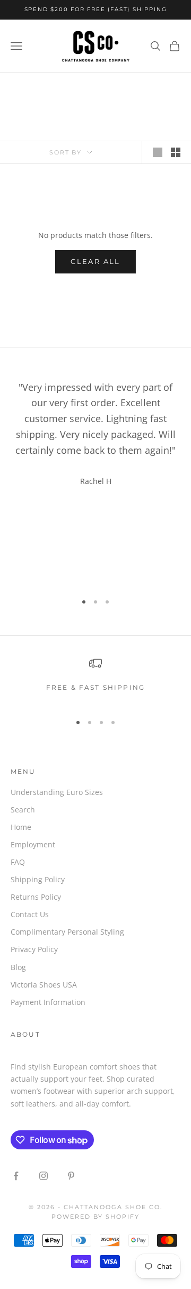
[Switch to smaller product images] (175, 152)
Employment (33, 844)
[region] (95, 680)
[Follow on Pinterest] (71, 1176)
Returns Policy (36, 897)
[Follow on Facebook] (16, 1176)
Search (23, 810)
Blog (18, 967)
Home (21, 827)
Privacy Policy (34, 949)
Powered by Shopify (95, 1216)
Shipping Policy (38, 879)
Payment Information (48, 1002)
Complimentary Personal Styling (67, 932)
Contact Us (30, 914)
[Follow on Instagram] (43, 1176)
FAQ (18, 862)
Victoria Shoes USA (44, 985)
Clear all (95, 261)
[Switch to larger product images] (157, 152)
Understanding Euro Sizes (57, 792)
